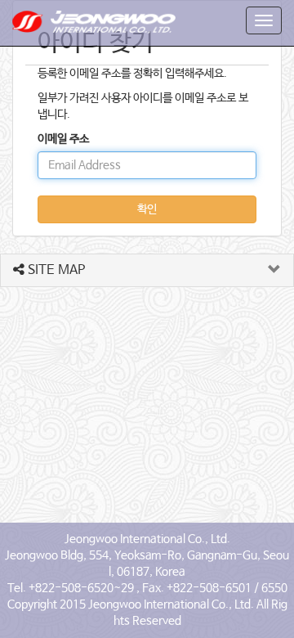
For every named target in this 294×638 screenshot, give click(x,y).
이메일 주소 (63, 139)
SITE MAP (54, 270)
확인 (147, 209)
